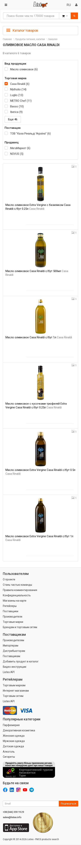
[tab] (40, 30)
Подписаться (68, 803)
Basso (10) (17, 106)
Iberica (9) (16, 112)
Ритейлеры (10, 605)
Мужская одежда (14, 741)
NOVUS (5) (16, 154)
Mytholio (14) (18, 89)
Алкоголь (9, 751)
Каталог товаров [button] (25, 30)
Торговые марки (13, 621)
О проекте (9, 579)
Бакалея (52, 39)
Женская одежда (13, 735)
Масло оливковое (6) (24, 69)
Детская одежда (13, 746)
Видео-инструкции (14, 666)
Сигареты (9, 756)
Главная (7, 39)
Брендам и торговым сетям (20, 627)
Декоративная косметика (19, 730)
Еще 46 (12, 119)
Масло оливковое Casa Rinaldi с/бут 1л (38, 337)
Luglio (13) (16, 95)
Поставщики (10, 611)
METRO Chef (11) (21, 100)
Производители (12, 616)
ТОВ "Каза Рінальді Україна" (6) (30, 133)
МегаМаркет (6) (20, 148)
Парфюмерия (11, 725)
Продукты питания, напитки (30, 39)
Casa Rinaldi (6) (19, 84)
